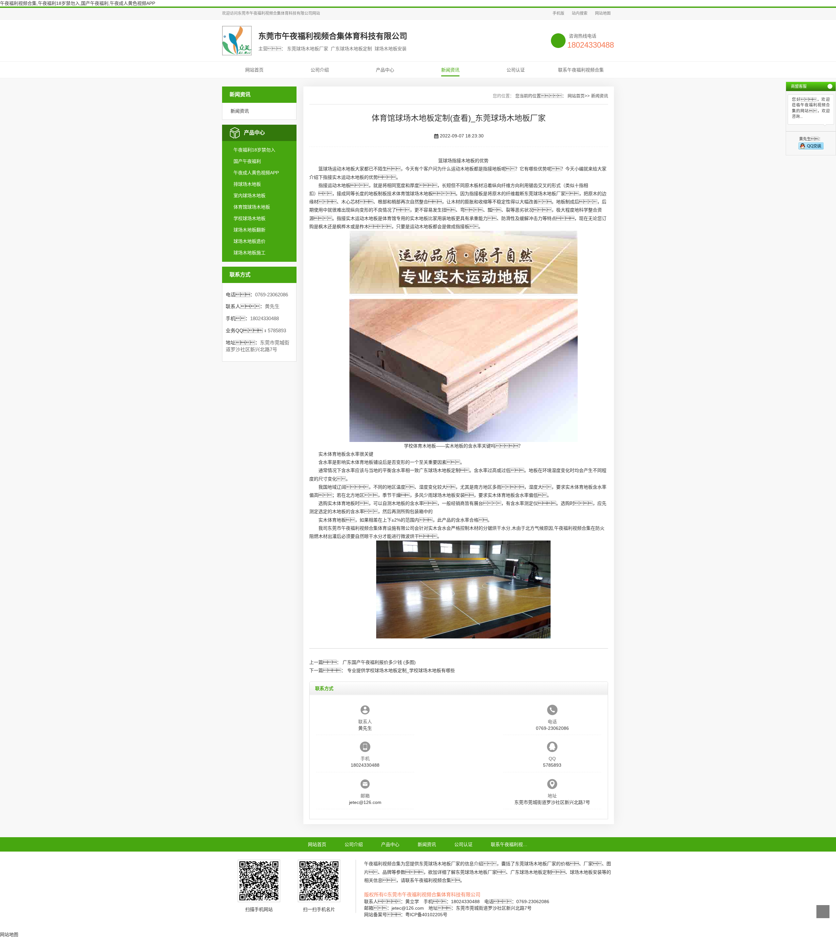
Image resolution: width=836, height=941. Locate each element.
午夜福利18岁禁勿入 (254, 149)
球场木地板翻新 (249, 229)
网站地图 (603, 13)
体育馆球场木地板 (251, 207)
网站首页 (254, 69)
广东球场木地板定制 (439, 470)
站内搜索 (579, 13)
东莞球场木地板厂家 (544, 193)
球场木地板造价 (249, 241)
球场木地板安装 (449, 495)
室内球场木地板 (249, 195)
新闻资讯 (450, 69)
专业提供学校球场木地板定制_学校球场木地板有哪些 (401, 670)
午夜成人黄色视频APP (256, 172)
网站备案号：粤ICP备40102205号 (405, 914)
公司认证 (515, 69)
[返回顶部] (822, 911)
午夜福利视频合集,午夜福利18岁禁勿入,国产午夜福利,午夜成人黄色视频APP (77, 3)
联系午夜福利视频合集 (581, 69)
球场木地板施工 (249, 252)
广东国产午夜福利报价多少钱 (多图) (379, 662)
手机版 (558, 13)
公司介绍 (320, 69)
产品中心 (385, 69)
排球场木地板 (247, 184)
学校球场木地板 (249, 218)
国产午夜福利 (247, 161)
